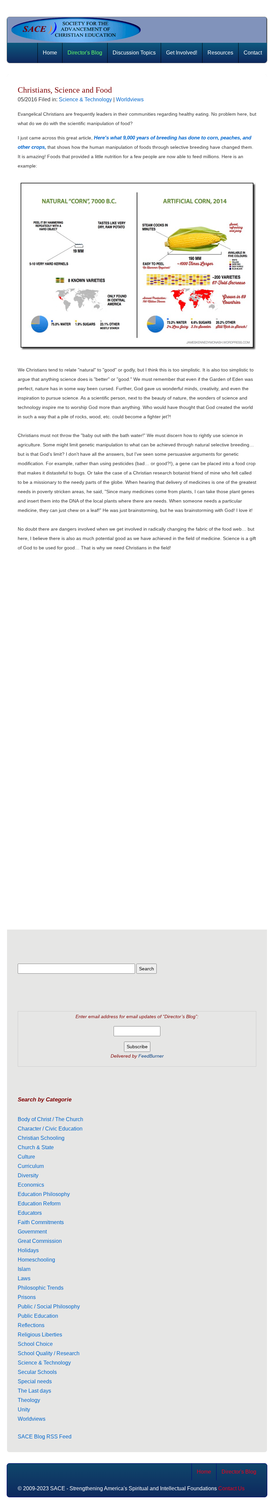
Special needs (35, 1381)
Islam (24, 1269)
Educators (30, 1213)
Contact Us (231, 1488)
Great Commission (40, 1241)
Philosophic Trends (40, 1288)
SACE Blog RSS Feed (45, 1436)
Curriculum (31, 1166)
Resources (220, 53)
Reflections (31, 1325)
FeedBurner (151, 1056)
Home (50, 53)
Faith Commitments (41, 1222)
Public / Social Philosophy (49, 1306)
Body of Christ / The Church (50, 1119)
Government (32, 1231)
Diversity (28, 1175)
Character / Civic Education (50, 1128)
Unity (24, 1409)
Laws (24, 1278)
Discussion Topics (134, 53)
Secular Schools (37, 1372)
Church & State (36, 1147)
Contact (253, 53)
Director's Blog (84, 53)
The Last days (34, 1391)
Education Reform (39, 1203)
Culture (26, 1157)
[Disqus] (137, 641)
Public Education (38, 1316)
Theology (29, 1400)
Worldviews (130, 99)
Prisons (27, 1297)
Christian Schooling (41, 1138)
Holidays (28, 1250)
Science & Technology (85, 99)
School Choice (35, 1344)
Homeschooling (36, 1260)
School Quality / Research (49, 1353)
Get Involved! (181, 53)
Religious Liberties (40, 1334)
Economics (31, 1185)
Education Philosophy (44, 1194)
